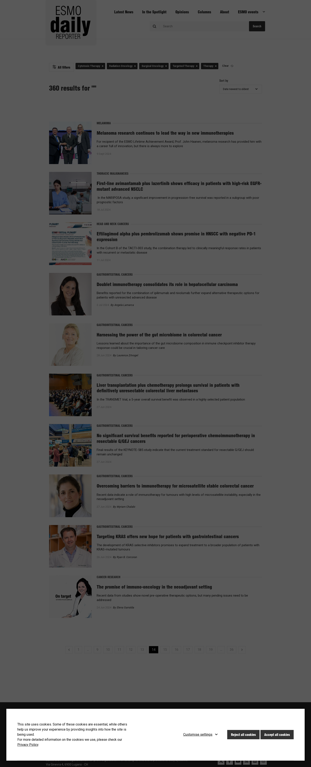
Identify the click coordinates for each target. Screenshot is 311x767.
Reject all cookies (243, 734)
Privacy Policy (27, 745)
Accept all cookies (277, 734)
